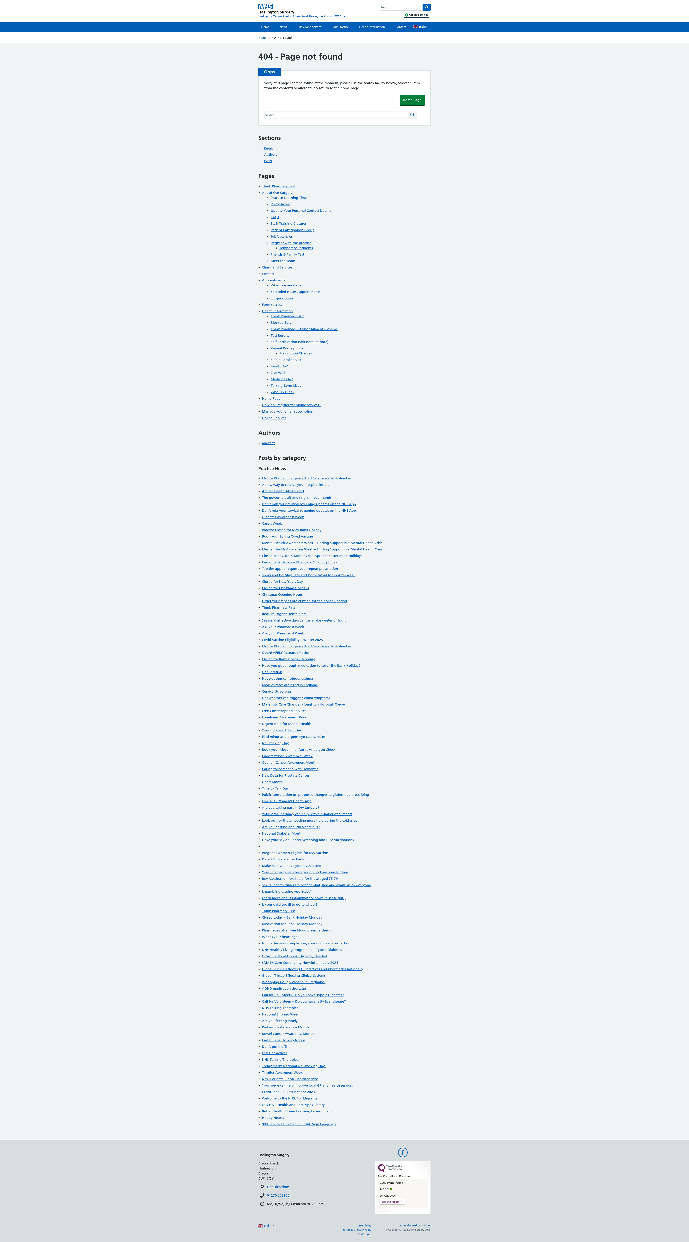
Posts (268, 161)
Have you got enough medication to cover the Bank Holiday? (311, 666)
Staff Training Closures (288, 223)
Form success (272, 305)
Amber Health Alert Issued (283, 491)
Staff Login (364, 1234)
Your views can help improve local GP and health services (307, 1085)
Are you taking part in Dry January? (290, 808)
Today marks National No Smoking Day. (294, 1066)
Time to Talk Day (275, 788)
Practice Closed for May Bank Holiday (292, 530)
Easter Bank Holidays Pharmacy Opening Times (299, 562)
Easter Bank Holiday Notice (283, 1040)
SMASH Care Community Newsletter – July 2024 (300, 963)
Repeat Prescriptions (287, 348)
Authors (270, 155)
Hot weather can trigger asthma (287, 678)
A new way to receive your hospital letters (295, 485)
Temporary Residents (296, 248)
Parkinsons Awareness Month (285, 1027)
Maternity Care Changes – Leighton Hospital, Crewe (303, 704)
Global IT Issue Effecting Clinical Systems (293, 975)
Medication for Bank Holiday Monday (292, 924)
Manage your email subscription (287, 411)
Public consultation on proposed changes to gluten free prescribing (315, 795)
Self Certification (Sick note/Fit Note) (299, 342)
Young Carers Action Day (282, 730)
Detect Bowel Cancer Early (283, 859)
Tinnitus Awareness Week (282, 1072)
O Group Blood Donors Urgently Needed (294, 956)
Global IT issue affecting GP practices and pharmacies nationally (312, 969)
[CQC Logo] (390, 1170)
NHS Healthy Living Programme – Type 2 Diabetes (302, 950)
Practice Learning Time (289, 198)
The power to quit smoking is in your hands (296, 498)
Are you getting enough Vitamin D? (291, 827)
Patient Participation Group (293, 230)
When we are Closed (287, 285)
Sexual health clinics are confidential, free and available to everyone (316, 885)
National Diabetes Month (282, 833)
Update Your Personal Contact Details (301, 211)
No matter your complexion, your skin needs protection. (306, 943)
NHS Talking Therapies (280, 1008)
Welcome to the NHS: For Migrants (289, 1098)
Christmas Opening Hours (282, 594)
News (283, 27)
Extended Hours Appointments (295, 292)
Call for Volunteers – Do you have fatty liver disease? (304, 1001)
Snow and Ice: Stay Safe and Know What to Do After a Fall (308, 575)
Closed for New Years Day (282, 582)
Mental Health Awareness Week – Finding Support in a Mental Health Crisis (322, 543)
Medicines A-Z (282, 379)
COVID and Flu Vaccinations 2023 (288, 1092)
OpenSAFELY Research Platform (287, 653)
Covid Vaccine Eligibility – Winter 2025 (292, 640)
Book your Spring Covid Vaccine (287, 536)
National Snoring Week (280, 1014)
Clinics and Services (309, 27)
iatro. (427, 1225)
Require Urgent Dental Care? (285, 614)
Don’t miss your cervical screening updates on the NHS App (309, 504)
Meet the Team (283, 261)
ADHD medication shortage (284, 988)
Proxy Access (280, 204)
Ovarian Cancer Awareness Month (289, 762)
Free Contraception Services (284, 711)
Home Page (412, 100)
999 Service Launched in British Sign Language (299, 1124)
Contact (400, 27)
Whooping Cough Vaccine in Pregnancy (293, 982)
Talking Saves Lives (286, 386)
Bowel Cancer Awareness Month (288, 1034)
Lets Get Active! (274, 1053)
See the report (390, 1201)
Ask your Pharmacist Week (283, 627)
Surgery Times (282, 298)
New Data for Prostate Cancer (285, 775)
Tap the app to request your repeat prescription (300, 569)
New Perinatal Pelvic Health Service (290, 1079)
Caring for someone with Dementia (290, 769)
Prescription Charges (295, 353)
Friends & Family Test (287, 254)
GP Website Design (409, 1225)
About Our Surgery (277, 193)
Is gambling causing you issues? (287, 892)
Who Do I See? (282, 392)
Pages (268, 148)
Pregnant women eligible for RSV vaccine (295, 853)
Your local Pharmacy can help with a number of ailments (307, 814)
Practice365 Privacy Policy (356, 1229)
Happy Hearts (273, 1118)
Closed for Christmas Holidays (285, 588)
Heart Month (272, 782)
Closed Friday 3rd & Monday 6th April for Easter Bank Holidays (312, 556)
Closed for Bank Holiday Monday (288, 659)
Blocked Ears (281, 323)
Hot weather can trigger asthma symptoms (296, 698)
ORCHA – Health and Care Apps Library (293, 1105)
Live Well (278, 373)
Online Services (274, 418)
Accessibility (364, 1225)
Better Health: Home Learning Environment (297, 1111)
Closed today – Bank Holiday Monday (292, 917)
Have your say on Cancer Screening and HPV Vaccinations (308, 840)
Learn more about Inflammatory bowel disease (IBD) (304, 898)
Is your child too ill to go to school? (289, 904)
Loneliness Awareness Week (284, 717)
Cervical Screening (276, 691)
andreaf (268, 443)
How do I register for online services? (291, 405)
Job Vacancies (281, 236)
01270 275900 (278, 1195)
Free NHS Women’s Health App (286, 801)
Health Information (372, 27)
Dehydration (272, 672)
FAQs (275, 217)
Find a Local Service (286, 360)
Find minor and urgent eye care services (293, 737)
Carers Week (272, 523)
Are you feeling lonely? (280, 1021)
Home (265, 27)
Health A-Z (279, 366)
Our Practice (341, 27)
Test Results (280, 335)
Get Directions (278, 1187)
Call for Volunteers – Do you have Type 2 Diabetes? (303, 995)
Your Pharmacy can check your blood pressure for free (305, 872)
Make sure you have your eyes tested (291, 866)
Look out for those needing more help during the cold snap (309, 820)
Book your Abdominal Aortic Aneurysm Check (299, 750)
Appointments (273, 280)
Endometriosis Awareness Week (287, 756)
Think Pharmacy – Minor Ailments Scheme (304, 329)
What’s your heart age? (280, 937)
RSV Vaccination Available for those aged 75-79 (300, 879)
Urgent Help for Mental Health (286, 724)
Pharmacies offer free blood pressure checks (297, 930)
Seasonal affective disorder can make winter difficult (304, 620)
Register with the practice (291, 243)
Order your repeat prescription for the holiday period (304, 601)
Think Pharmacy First (278, 186)
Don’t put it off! (274, 1047)
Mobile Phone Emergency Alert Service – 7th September (306, 478)
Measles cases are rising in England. (290, 685)
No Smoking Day (275, 743)
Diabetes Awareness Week (283, 517)
